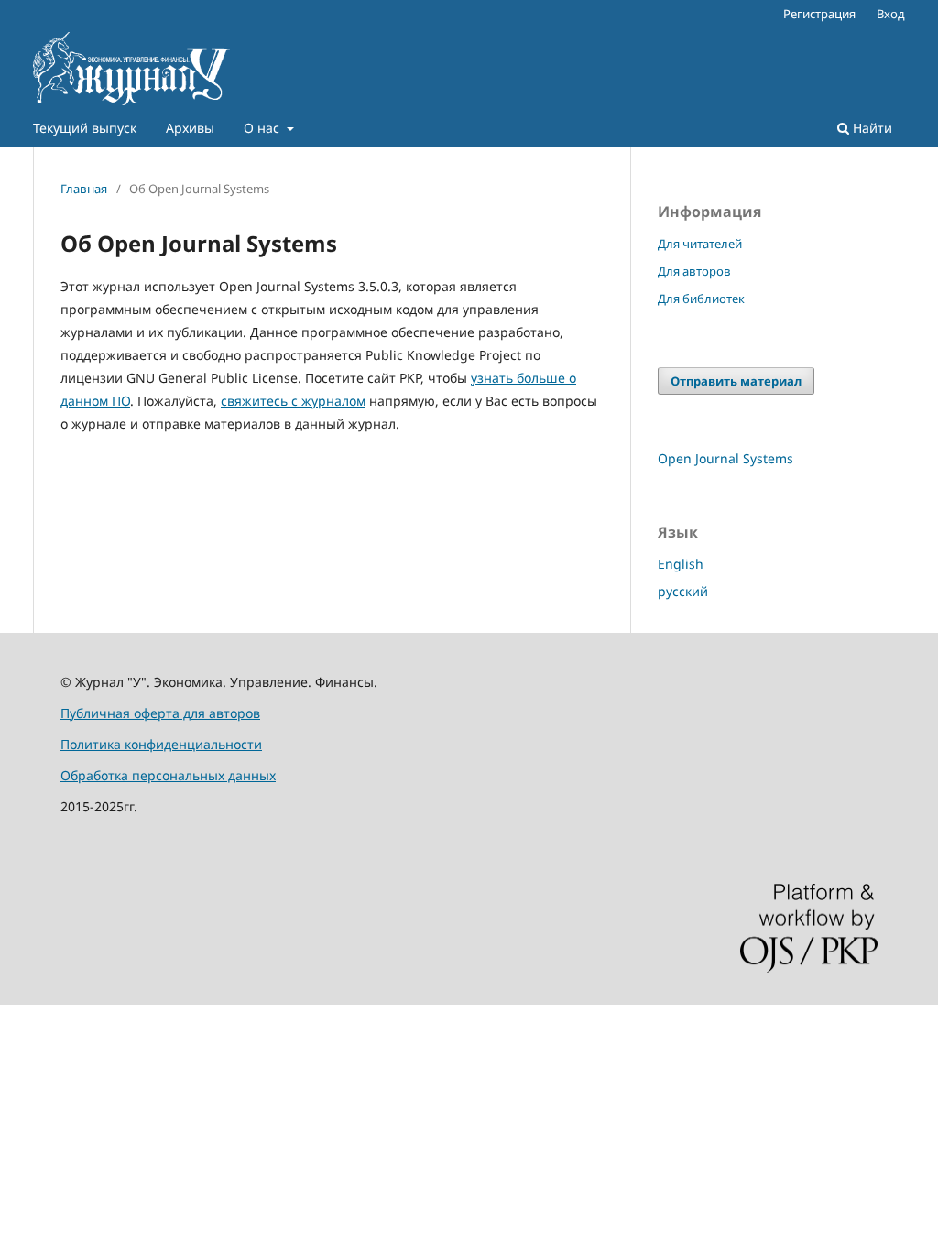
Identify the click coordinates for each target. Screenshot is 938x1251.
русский (683, 591)
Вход (891, 13)
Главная (83, 188)
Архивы (190, 127)
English (681, 563)
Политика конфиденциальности (161, 744)
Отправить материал (736, 381)
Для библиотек (701, 298)
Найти (870, 127)
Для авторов (694, 271)
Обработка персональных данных (168, 775)
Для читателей (700, 243)
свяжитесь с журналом (293, 400)
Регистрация (819, 13)
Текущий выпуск (84, 127)
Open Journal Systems (725, 458)
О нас (263, 127)
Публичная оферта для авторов (160, 713)
